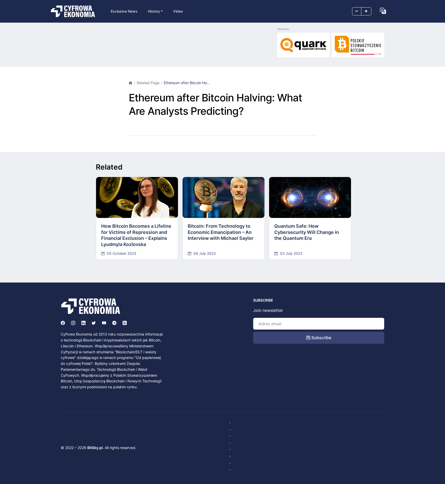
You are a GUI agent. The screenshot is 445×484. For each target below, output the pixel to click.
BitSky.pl (95, 447)
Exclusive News (124, 11)
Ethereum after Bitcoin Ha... (187, 83)
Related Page (148, 83)
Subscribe (320, 337)
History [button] (154, 11)
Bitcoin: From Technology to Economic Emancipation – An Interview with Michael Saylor (220, 232)
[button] (383, 11)
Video (178, 11)
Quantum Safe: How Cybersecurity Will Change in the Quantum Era (306, 232)
